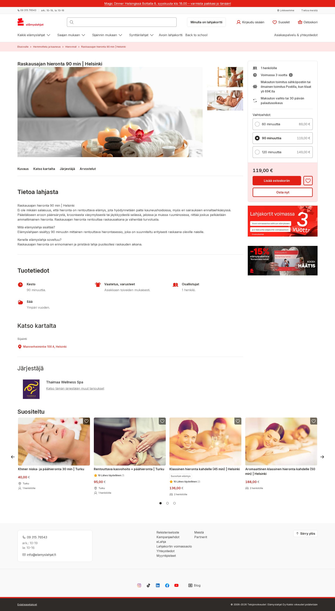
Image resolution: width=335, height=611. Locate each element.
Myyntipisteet (166, 556)
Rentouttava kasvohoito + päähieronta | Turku (129, 469)
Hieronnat (71, 46)
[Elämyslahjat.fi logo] (31, 23)
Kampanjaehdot (167, 537)
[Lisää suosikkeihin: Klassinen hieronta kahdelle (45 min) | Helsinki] (237, 421)
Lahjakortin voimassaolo (174, 546)
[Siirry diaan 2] (167, 503)
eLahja (161, 542)
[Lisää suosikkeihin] (308, 180)
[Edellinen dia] (12, 457)
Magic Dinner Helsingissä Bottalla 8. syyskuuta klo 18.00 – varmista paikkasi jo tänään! (167, 3)
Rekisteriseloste (167, 532)
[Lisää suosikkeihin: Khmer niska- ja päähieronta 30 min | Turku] (86, 421)
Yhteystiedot (165, 551)
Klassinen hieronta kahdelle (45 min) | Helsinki (204, 469)
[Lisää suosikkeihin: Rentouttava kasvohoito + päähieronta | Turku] (162, 421)
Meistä (199, 532)
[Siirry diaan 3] (174, 503)
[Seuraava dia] (322, 457)
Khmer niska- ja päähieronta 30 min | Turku (51, 469)
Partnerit (200, 537)
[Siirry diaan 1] (160, 503)
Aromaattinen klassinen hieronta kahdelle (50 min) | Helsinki (280, 471)
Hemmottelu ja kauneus (47, 46)
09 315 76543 (37, 537)
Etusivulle (22, 46)
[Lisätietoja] (290, 75)
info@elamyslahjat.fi (41, 555)
